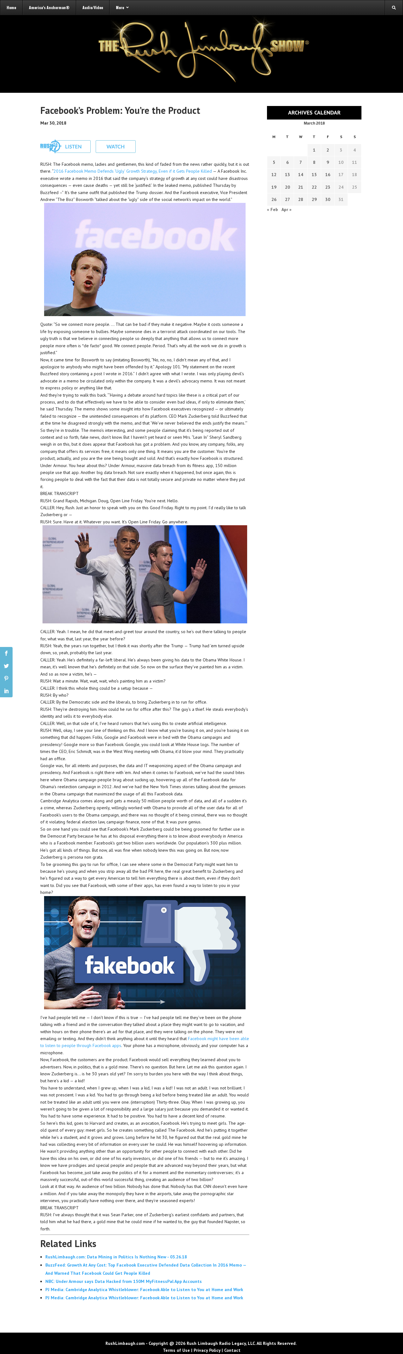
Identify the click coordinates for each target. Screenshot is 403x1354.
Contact (232, 1350)
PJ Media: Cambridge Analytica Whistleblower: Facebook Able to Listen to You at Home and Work (144, 1289)
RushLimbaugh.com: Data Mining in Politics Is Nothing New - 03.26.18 (116, 1257)
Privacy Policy (207, 1350)
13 (287, 174)
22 (314, 187)
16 (327, 174)
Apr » (286, 209)
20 (287, 187)
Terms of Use (176, 1350)
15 (314, 174)
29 (314, 199)
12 (273, 174)
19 (273, 187)
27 (287, 199)
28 (300, 199)
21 (300, 187)
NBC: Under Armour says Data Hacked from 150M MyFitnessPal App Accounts (123, 1281)
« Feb (272, 209)
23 (327, 187)
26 (273, 199)
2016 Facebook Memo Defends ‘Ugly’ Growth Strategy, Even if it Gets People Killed (133, 171)
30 (327, 199)
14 (300, 174)
